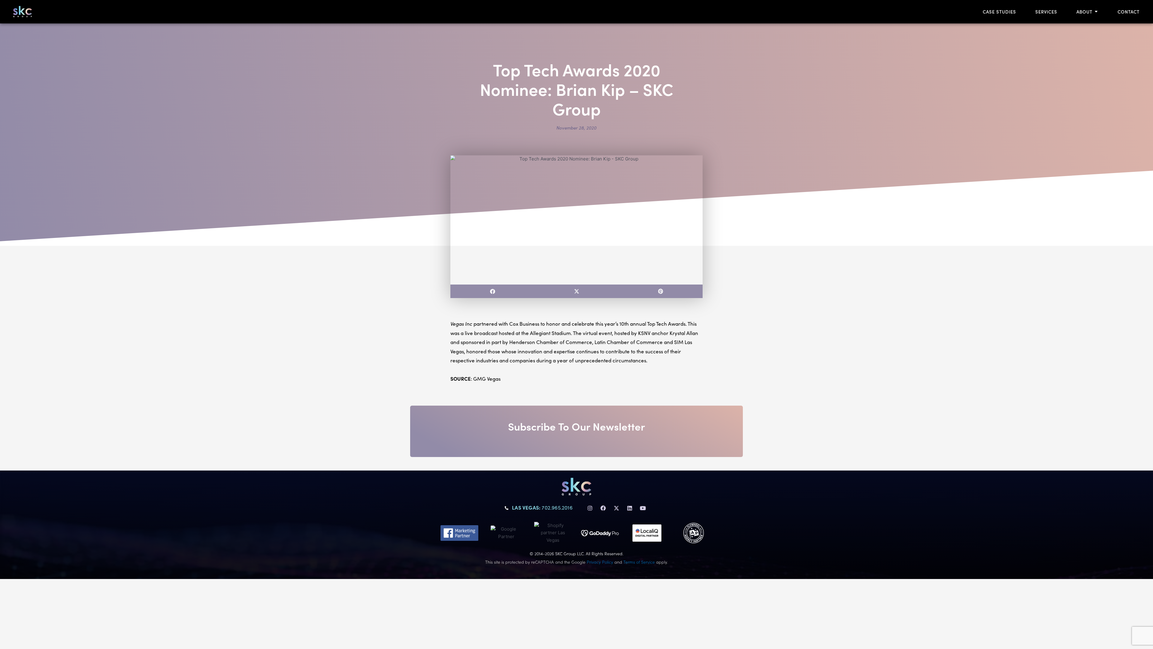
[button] (492, 291)
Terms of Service (639, 562)
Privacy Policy (600, 562)
